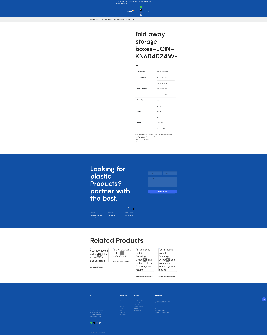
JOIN (91, 19)
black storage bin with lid (157, 134)
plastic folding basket (143, 141)
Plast (135, 304)
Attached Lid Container (139, 300)
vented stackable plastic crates (143, 134)
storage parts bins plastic (156, 136)
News (121, 310)
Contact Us (122, 312)
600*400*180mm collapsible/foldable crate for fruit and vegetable (99, 266)
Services (122, 304)
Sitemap (103, 332)
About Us (122, 306)
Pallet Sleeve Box (137, 310)
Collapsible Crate (105, 19)
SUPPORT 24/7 (111, 212)
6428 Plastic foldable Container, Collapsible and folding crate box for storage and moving (144, 275)
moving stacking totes (144, 136)
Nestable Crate (137, 308)
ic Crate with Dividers (140, 304)
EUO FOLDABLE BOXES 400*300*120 (121, 261)
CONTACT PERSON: (129, 212)
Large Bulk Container (138, 306)
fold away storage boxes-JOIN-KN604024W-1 (123, 19)
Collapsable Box (145, 139)
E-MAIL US (93, 212)
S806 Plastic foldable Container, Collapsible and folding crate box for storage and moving (166, 275)
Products (96, 19)
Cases (121, 308)
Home (121, 300)
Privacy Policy (123, 314)
